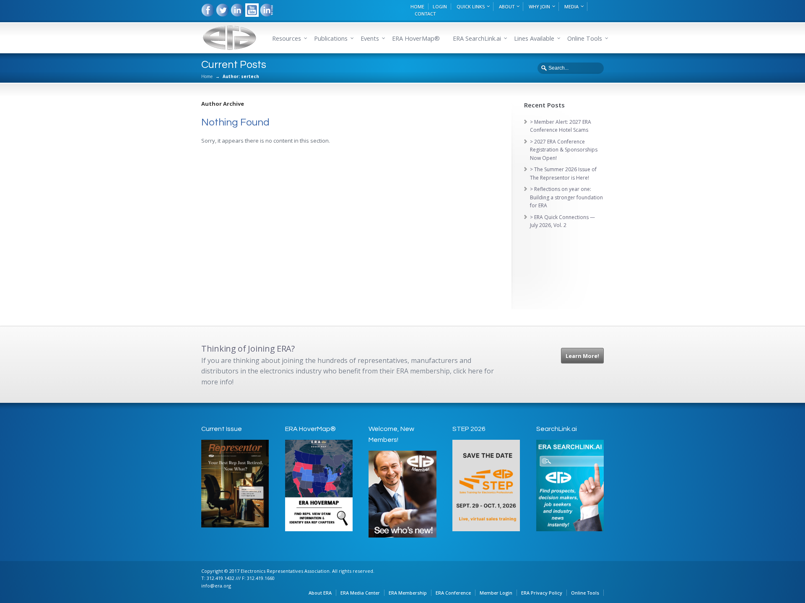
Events (370, 38)
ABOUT (506, 6)
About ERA (320, 593)
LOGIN (440, 6)
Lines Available (534, 38)
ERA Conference (453, 593)
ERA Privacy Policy (541, 593)
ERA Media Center (360, 593)
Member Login (496, 593)
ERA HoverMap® (416, 38)
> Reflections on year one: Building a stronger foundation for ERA (566, 197)
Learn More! (582, 356)
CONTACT (425, 13)
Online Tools (585, 593)
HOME (417, 6)
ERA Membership (408, 593)
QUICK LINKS (471, 6)
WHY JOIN (539, 6)
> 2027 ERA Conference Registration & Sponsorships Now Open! (563, 150)
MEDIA (571, 6)
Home (207, 76)
